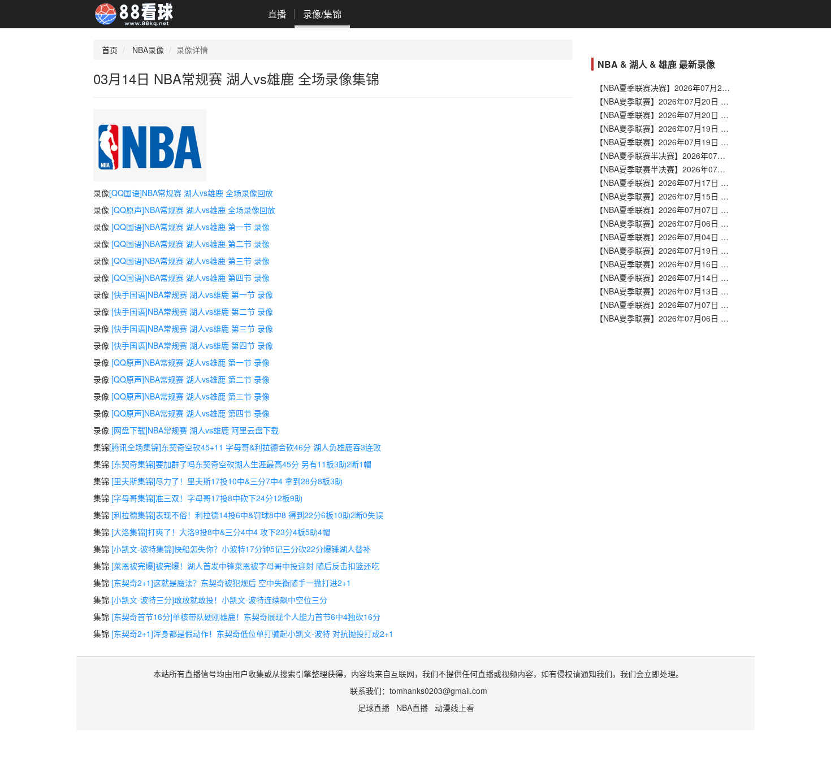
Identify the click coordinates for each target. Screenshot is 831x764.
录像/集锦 (322, 13)
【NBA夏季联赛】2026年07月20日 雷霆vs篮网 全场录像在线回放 (710, 114)
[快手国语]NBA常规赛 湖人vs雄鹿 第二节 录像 (192, 311)
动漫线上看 (454, 707)
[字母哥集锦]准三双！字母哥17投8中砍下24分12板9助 (206, 497)
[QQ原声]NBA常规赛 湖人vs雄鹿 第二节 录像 (190, 379)
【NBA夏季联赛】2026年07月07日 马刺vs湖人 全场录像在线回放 (710, 209)
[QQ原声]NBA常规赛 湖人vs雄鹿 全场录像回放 (193, 209)
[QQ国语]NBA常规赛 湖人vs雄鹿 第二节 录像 (190, 243)
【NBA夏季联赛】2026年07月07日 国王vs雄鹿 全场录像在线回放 (710, 304)
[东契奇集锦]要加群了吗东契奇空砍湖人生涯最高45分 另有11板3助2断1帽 (241, 464)
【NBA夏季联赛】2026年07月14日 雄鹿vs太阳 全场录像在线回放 (710, 277)
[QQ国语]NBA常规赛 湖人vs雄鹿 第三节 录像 (190, 260)
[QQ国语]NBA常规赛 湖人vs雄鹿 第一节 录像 (190, 226)
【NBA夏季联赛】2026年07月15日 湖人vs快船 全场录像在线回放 (710, 196)
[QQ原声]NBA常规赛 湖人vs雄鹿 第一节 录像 (190, 362)
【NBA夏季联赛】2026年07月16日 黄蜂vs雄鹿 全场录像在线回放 (710, 264)
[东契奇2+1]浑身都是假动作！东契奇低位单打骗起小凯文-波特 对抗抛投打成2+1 (252, 633)
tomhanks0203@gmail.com (438, 690)
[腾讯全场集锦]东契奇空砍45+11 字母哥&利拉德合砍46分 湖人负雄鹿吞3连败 (245, 447)
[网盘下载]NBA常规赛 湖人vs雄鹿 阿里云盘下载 (195, 430)
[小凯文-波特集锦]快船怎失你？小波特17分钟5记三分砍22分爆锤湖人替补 (241, 548)
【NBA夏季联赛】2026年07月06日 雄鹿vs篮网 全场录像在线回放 (710, 318)
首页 (110, 49)
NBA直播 (412, 707)
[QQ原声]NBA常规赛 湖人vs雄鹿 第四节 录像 (190, 413)
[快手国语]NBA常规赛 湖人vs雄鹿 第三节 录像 (192, 328)
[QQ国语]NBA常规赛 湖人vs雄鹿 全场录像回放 (191, 192)
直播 (277, 13)
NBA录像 (148, 49)
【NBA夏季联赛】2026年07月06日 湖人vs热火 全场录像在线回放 (710, 223)
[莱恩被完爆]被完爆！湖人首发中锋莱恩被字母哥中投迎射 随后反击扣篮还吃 (245, 565)
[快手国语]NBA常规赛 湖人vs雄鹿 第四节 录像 (192, 345)
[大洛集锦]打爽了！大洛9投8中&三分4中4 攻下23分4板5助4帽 (220, 531)
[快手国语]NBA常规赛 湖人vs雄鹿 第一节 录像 (192, 294)
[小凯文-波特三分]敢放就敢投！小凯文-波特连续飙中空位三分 (219, 599)
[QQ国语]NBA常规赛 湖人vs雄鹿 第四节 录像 (190, 277)
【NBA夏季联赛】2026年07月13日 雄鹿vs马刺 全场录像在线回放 (710, 291)
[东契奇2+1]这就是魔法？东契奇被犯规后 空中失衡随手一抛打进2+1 (231, 582)
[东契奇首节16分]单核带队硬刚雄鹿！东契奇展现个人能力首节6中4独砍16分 (245, 616)
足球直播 (373, 707)
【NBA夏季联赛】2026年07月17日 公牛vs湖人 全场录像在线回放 (710, 182)
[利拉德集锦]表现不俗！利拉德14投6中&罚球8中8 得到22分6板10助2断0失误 (247, 514)
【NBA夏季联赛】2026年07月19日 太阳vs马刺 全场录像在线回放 (710, 128)
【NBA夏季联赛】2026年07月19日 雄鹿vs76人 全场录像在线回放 (711, 250)
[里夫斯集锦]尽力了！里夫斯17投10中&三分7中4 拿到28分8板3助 (227, 481)
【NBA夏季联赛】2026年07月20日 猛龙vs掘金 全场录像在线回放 (710, 101)
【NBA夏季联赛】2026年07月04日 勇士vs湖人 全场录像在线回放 (710, 236)
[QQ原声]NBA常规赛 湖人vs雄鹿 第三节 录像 (190, 396)
